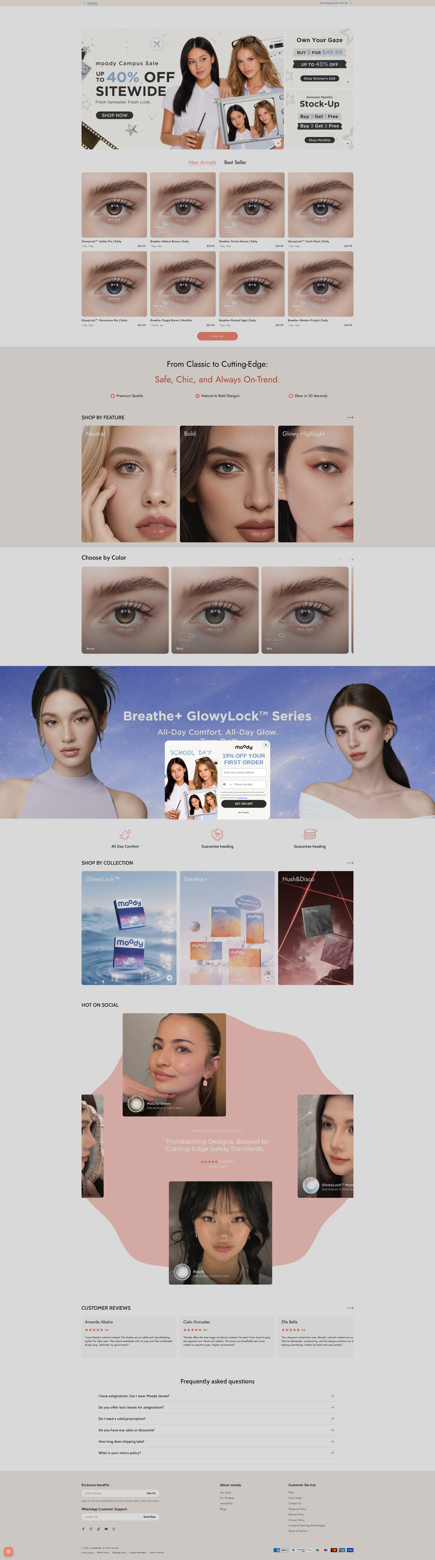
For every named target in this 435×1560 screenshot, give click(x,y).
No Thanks (244, 812)
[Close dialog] (266, 745)
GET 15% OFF (244, 803)
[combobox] (227, 784)
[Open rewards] (8, 1551)
